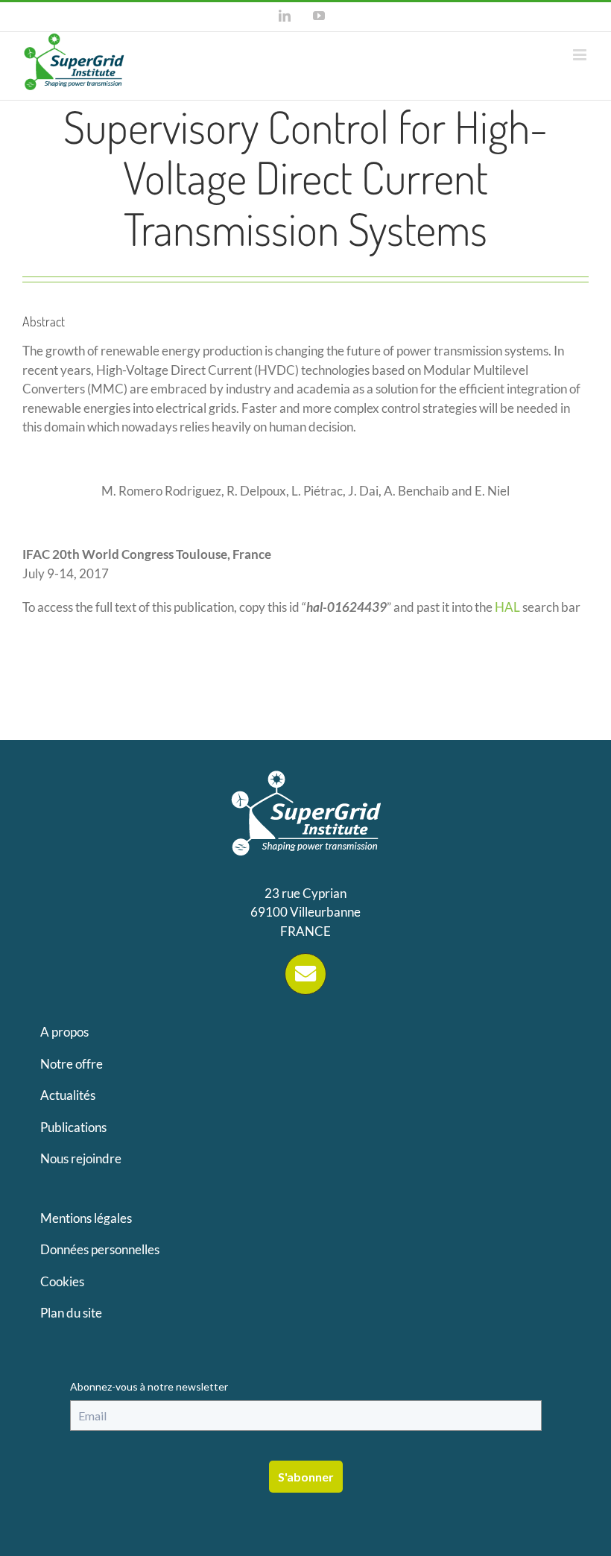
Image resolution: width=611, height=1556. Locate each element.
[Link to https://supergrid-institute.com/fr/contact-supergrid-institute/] (305, 974)
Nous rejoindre (80, 1158)
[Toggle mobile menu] (581, 55)
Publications (73, 1127)
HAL (507, 607)
